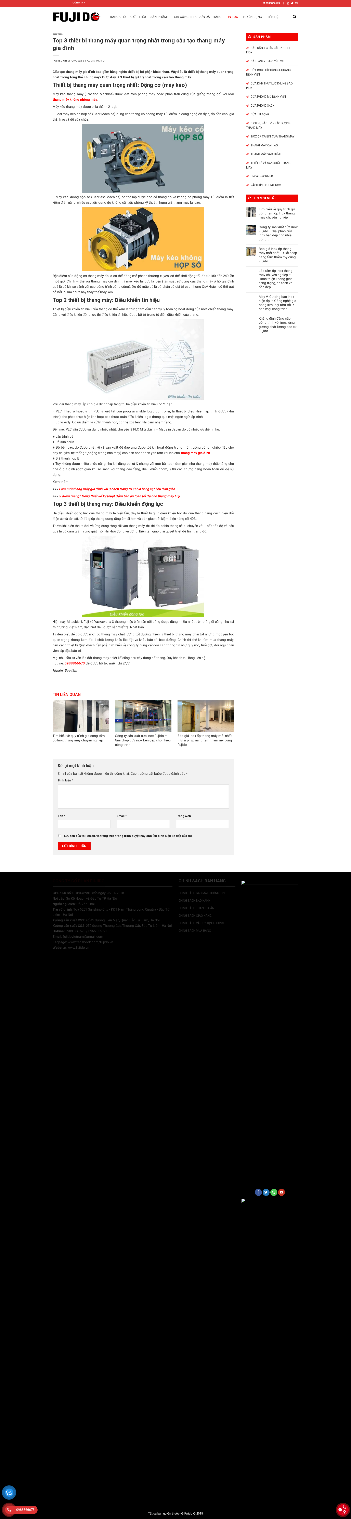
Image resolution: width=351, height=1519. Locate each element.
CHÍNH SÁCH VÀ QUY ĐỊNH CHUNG (201, 923)
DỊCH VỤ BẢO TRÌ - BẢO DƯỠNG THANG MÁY (268, 125)
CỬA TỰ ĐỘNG (260, 114)
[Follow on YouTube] (281, 1192)
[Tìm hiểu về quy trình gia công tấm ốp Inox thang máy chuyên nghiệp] (81, 716)
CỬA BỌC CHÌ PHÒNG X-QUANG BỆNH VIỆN (268, 72)
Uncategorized (262, 176)
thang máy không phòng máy (75, 99)
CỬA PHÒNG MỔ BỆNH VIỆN (268, 96)
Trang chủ (117, 17)
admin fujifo (96, 60)
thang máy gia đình (195, 453)
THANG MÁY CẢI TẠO (264, 145)
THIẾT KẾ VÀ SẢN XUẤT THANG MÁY (268, 165)
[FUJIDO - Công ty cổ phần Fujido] (77, 17)
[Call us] (273, 1192)
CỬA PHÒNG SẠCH (262, 105)
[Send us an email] (296, 3)
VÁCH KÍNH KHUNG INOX (266, 185)
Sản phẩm (159, 17)
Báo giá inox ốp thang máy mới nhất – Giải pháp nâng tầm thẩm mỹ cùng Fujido (205, 740)
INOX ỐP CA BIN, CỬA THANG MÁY (273, 136)
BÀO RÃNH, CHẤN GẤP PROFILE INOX (268, 50)
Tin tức (232, 17)
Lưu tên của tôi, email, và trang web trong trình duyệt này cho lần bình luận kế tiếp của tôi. (128, 836)
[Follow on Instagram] (288, 3)
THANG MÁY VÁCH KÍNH (266, 154)
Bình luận (65, 780)
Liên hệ (272, 17)
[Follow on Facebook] (284, 3)
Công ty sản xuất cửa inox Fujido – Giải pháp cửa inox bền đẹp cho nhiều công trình (143, 740)
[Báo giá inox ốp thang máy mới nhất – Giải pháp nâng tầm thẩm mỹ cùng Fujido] (206, 716)
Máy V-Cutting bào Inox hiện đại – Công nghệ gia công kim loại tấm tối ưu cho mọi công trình (277, 303)
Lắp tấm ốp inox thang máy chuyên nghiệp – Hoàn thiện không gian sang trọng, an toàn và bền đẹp (275, 279)
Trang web (183, 816)
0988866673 (272, 3)
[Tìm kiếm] (294, 17)
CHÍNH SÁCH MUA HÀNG (195, 930)
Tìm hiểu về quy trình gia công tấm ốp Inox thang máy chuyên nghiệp (79, 738)
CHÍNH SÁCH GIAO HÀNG (195, 915)
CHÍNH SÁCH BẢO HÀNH (194, 900)
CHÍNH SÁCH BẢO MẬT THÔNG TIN (202, 893)
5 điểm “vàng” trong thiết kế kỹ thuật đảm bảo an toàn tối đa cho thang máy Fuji (120, 496)
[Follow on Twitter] (292, 3)
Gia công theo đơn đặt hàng (198, 17)
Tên (61, 816)
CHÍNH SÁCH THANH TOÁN (196, 908)
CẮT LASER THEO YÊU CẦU (268, 61)
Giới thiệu (138, 17)
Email (122, 816)
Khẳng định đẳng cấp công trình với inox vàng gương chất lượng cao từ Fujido (277, 324)
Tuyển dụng (252, 17)
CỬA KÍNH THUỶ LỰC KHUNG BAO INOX (269, 86)
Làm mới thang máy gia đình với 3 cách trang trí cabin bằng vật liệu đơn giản (117, 489)
